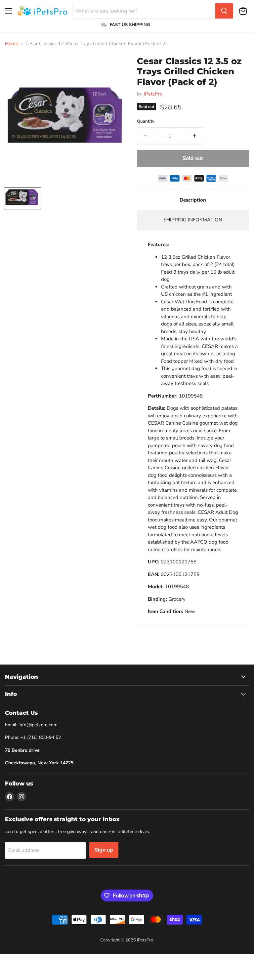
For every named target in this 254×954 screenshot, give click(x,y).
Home (11, 44)
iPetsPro (153, 94)
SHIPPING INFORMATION (192, 219)
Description (193, 200)
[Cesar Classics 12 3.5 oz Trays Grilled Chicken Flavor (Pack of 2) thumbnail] (22, 198)
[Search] (224, 11)
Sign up (104, 850)
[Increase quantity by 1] (194, 135)
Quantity (145, 121)
